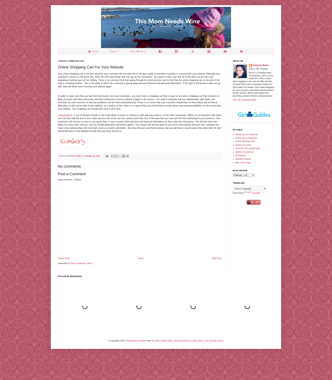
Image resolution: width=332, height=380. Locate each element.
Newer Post (64, 258)
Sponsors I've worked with (247, 148)
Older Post (217, 258)
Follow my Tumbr (243, 145)
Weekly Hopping (243, 159)
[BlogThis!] (116, 156)
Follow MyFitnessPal (245, 141)
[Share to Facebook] (123, 156)
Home (141, 258)
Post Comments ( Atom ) (82, 263)
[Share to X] (120, 156)
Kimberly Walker (261, 65)
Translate (255, 193)
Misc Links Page (243, 162)
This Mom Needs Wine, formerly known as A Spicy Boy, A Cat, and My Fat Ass (187, 341)
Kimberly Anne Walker (136, 341)
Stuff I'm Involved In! (244, 152)
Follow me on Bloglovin (246, 138)
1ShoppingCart (65, 115)
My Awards (240, 155)
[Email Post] (106, 156)
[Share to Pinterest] (127, 156)
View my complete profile (244, 100)
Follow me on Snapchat (246, 134)
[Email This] (112, 156)
